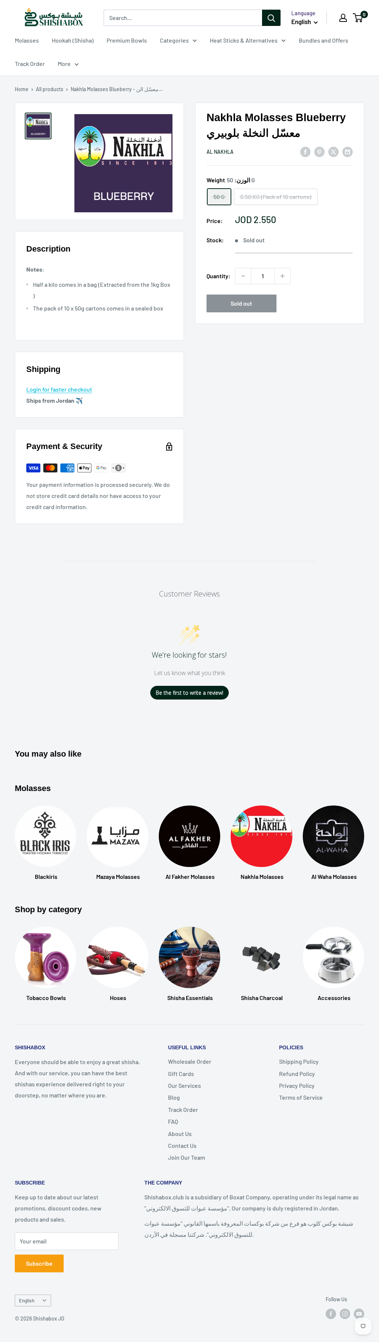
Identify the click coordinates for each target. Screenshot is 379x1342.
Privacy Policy (297, 1085)
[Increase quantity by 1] (282, 276)
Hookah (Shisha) (73, 40)
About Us (180, 1133)
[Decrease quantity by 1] (243, 276)
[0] (358, 17)
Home (21, 89)
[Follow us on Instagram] (345, 1314)
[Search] (271, 18)
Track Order (30, 63)
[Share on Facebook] (305, 151)
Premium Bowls (127, 40)
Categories (174, 40)
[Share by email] (347, 151)
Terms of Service (301, 1097)
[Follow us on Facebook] (331, 1314)
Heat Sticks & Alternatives (244, 40)
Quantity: (219, 275)
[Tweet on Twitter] (333, 151)
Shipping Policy (299, 1061)
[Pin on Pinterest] (319, 151)
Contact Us (182, 1145)
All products (49, 89)
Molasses (27, 40)
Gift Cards (181, 1073)
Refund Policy (297, 1073)
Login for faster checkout (59, 389)
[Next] (364, 956)
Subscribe (39, 1263)
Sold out (241, 303)
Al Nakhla (220, 152)
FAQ (173, 1121)
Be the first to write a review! (189, 692)
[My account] (343, 18)
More (64, 63)
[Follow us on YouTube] (359, 1314)
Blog (174, 1097)
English (26, 1300)
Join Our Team (186, 1157)
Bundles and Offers (323, 40)
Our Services (184, 1085)
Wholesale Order (189, 1061)
